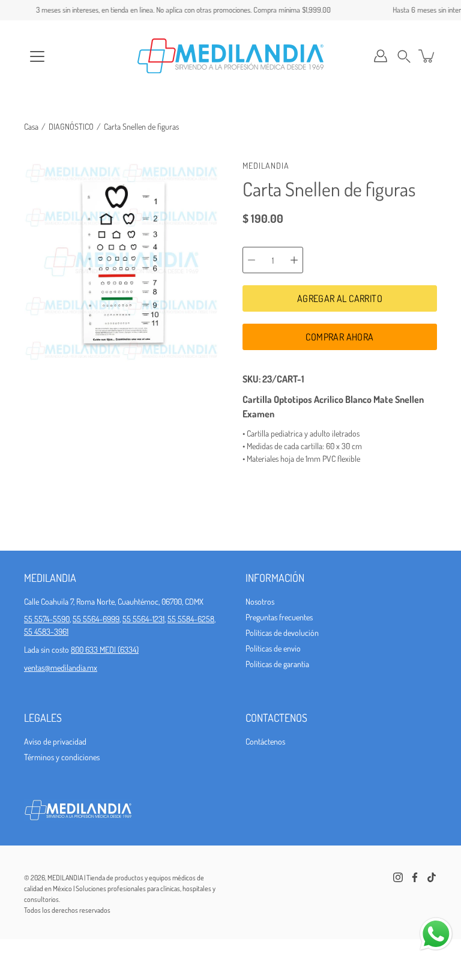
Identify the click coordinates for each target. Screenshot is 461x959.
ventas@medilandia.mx (60, 667)
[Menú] (37, 56)
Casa (31, 126)
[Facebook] (414, 877)
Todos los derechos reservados (67, 910)
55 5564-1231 (143, 619)
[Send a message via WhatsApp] (436, 934)
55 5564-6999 (96, 619)
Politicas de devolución (282, 633)
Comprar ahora (339, 337)
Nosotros (260, 601)
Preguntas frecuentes (279, 617)
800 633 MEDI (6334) (105, 649)
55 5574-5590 (47, 619)
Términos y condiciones (62, 757)
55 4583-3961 (46, 631)
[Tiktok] (431, 877)
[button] (404, 56)
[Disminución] (252, 260)
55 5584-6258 (190, 619)
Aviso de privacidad (55, 741)
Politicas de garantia (277, 664)
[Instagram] (398, 877)
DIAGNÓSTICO (71, 126)
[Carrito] (427, 55)
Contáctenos (265, 741)
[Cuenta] (380, 55)
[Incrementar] (294, 260)
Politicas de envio (273, 648)
